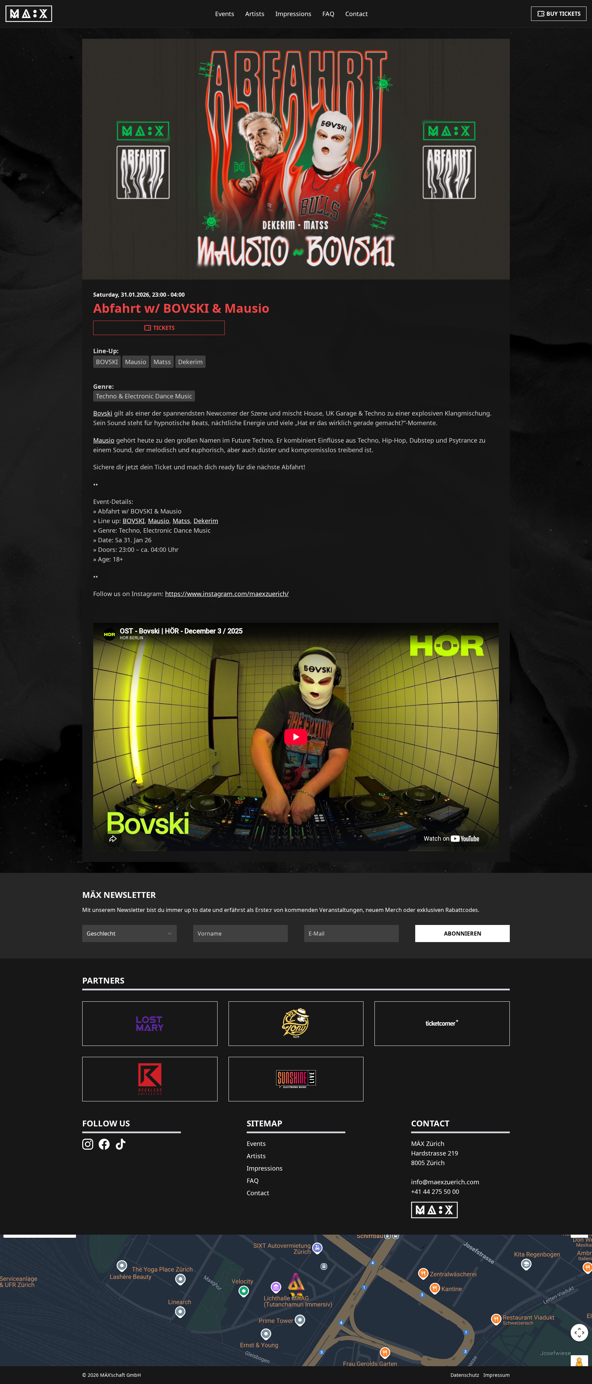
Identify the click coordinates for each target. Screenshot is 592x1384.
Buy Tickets (563, 13)
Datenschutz (465, 1375)
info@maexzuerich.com (445, 1182)
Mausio (103, 440)
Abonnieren (462, 933)
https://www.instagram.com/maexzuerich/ (227, 594)
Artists (254, 14)
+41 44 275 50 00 (435, 1191)
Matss (181, 521)
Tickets (164, 328)
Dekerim (206, 521)
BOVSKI (134, 521)
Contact (356, 14)
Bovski (102, 413)
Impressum (496, 1375)
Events (224, 14)
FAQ (328, 14)
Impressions (293, 14)
